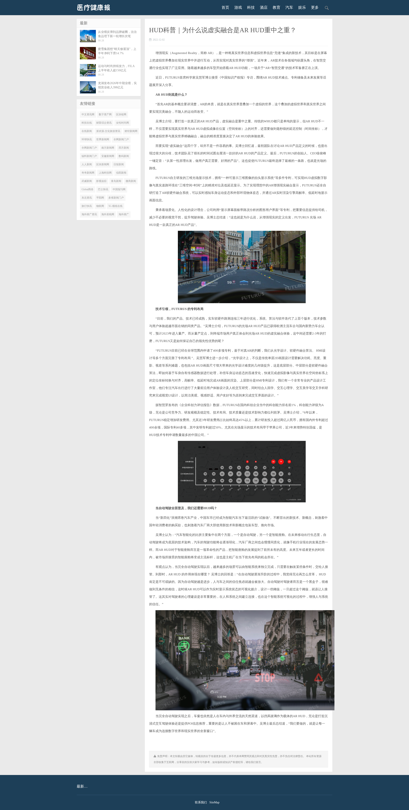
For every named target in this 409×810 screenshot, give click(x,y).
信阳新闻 (121, 172)
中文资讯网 (88, 114)
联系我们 (201, 802)
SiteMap (214, 802)
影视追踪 (101, 181)
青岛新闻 (116, 181)
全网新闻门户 (121, 139)
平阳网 (100, 197)
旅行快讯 (87, 206)
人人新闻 (87, 164)
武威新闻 (87, 181)
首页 (225, 7)
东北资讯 (87, 197)
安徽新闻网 (107, 156)
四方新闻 (124, 147)
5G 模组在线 (115, 206)
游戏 (238, 7)
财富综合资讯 (104, 122)
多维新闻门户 (116, 197)
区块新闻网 (102, 164)
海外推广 (124, 214)
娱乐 (302, 7)
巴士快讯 (103, 189)
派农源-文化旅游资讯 (108, 131)
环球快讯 (87, 139)
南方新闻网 (107, 147)
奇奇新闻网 (88, 172)
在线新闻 (87, 131)
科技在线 (87, 122)
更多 (315, 7)
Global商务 (88, 189)
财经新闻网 (131, 131)
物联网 (100, 206)
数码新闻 (124, 156)
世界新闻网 (102, 139)
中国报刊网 (119, 189)
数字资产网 (105, 114)
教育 (276, 7)
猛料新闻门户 (89, 156)
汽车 (289, 7)
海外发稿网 (107, 214)
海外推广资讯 (89, 214)
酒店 (264, 7)
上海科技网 (105, 172)
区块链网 (121, 114)
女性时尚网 (122, 122)
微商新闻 (131, 181)
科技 (251, 7)
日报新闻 (119, 164)
